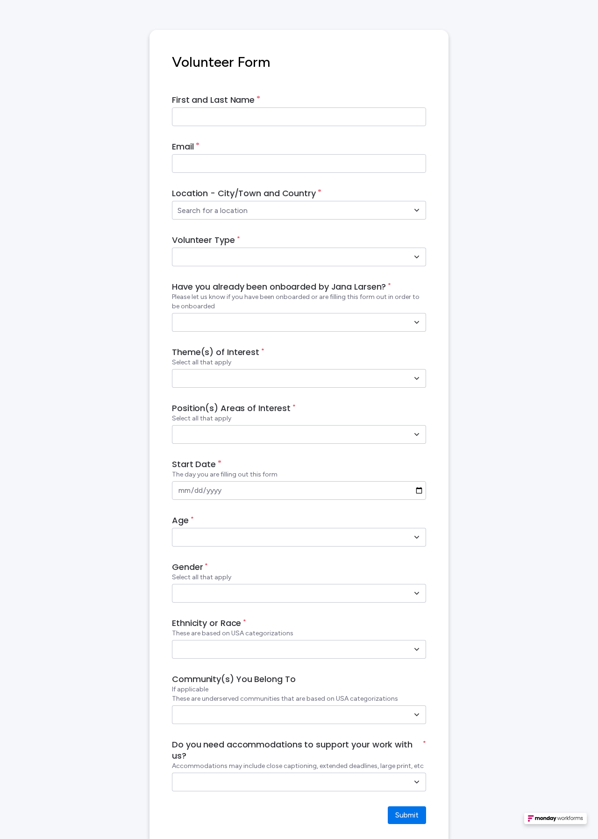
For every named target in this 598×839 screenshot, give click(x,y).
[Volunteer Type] (416, 256)
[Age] (416, 537)
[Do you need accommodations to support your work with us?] (416, 782)
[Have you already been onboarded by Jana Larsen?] (416, 322)
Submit (407, 815)
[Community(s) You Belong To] (416, 714)
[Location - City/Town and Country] (416, 210)
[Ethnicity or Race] (416, 649)
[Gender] (416, 593)
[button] (555, 821)
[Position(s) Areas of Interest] (416, 434)
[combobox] (289, 210)
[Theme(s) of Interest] (416, 378)
